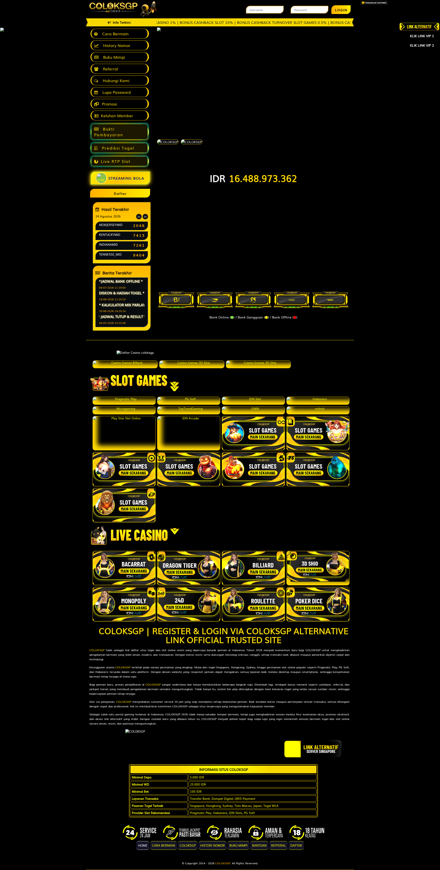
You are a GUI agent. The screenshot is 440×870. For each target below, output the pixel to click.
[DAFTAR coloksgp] (125, 364)
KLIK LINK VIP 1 (422, 35)
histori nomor (212, 845)
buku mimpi (238, 845)
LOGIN (341, 10)
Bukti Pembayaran (108, 131)
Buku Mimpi (113, 57)
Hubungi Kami (114, 80)
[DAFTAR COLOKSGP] (122, 401)
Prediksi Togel (117, 148)
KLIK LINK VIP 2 (422, 45)
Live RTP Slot (116, 161)
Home (142, 845)
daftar (296, 845)
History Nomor (115, 45)
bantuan (259, 845)
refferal (278, 845)
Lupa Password (115, 92)
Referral (109, 69)
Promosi (109, 104)
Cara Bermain (114, 33)
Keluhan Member (117, 115)
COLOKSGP (96, 650)
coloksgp (188, 845)
